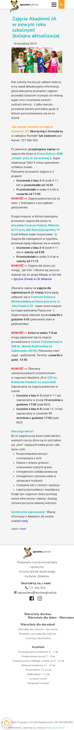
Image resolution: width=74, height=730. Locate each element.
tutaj (25, 521)
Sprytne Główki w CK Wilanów (32, 279)
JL (21, 727)
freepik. (23, 529)
